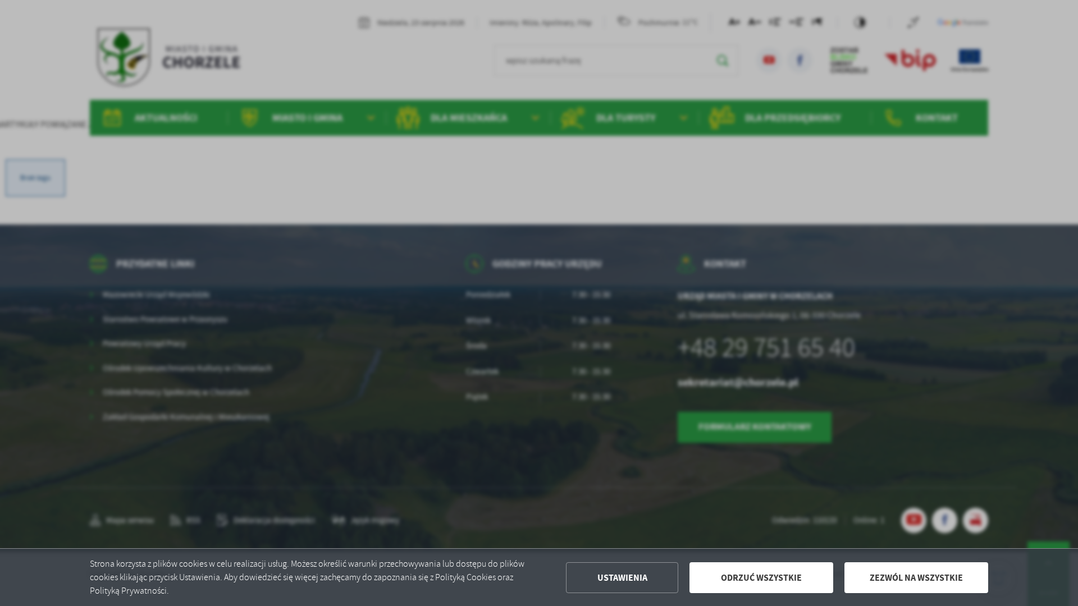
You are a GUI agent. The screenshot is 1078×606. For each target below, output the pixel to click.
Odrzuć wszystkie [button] (761, 578)
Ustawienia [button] (622, 578)
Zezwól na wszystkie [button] (916, 578)
